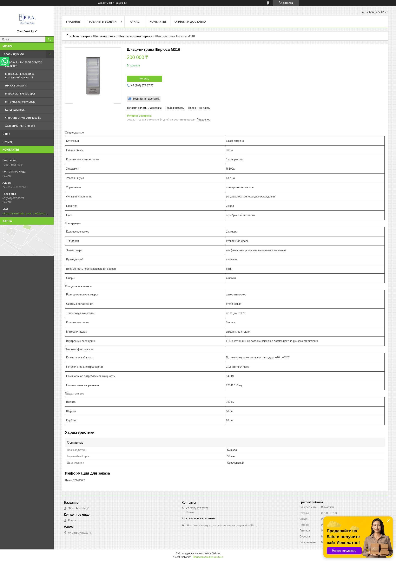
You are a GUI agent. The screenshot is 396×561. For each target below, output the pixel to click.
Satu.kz (216, 553)
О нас (6, 134)
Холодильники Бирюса (20, 126)
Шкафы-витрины (16, 85)
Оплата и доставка (190, 21)
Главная (73, 21)
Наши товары (81, 36)
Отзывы (7, 142)
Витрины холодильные (20, 101)
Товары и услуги (13, 54)
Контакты (158, 21)
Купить (144, 78)
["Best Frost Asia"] (27, 19)
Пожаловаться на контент (208, 557)
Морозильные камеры (20, 93)
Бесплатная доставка (145, 98)
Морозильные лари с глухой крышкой (23, 63)
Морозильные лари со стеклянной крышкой (19, 75)
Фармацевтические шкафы (23, 117)
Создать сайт (106, 2)
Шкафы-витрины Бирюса (135, 36)
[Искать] (49, 39)
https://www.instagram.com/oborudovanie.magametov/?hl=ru (25, 213)
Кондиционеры (15, 109)
